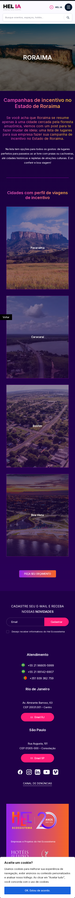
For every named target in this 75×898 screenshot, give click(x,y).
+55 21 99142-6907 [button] (41, 672)
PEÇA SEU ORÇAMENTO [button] (37, 573)
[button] (23, 665)
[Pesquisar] (68, 17)
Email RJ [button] (39, 717)
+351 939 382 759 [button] (42, 678)
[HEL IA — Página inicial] (15, 7)
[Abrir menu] (68, 7)
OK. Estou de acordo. (37, 890)
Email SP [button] (39, 758)
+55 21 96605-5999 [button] (41, 665)
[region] (37, 877)
